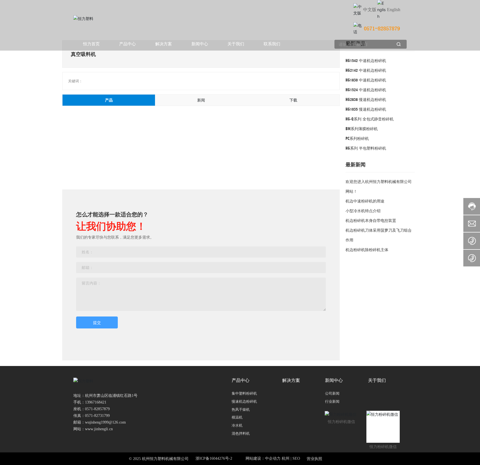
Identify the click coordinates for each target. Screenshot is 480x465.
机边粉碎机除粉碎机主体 (367, 249)
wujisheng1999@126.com (105, 422)
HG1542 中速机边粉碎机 (366, 60)
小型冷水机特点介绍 (363, 210)
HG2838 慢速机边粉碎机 (366, 99)
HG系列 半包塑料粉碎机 (366, 148)
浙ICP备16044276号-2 (214, 458)
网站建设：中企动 (261, 458)
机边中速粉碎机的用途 (365, 201)
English (393, 9)
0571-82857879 (382, 28)
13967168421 (95, 402)
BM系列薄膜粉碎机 (362, 128)
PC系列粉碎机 (357, 138)
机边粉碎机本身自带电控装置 (371, 220)
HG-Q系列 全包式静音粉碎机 (370, 119)
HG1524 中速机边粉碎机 (366, 89)
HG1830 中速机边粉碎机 (366, 80)
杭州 (285, 458)
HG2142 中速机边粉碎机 (366, 70)
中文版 (369, 9)
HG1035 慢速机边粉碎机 (366, 109)
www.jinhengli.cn (99, 429)
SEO (296, 458)
